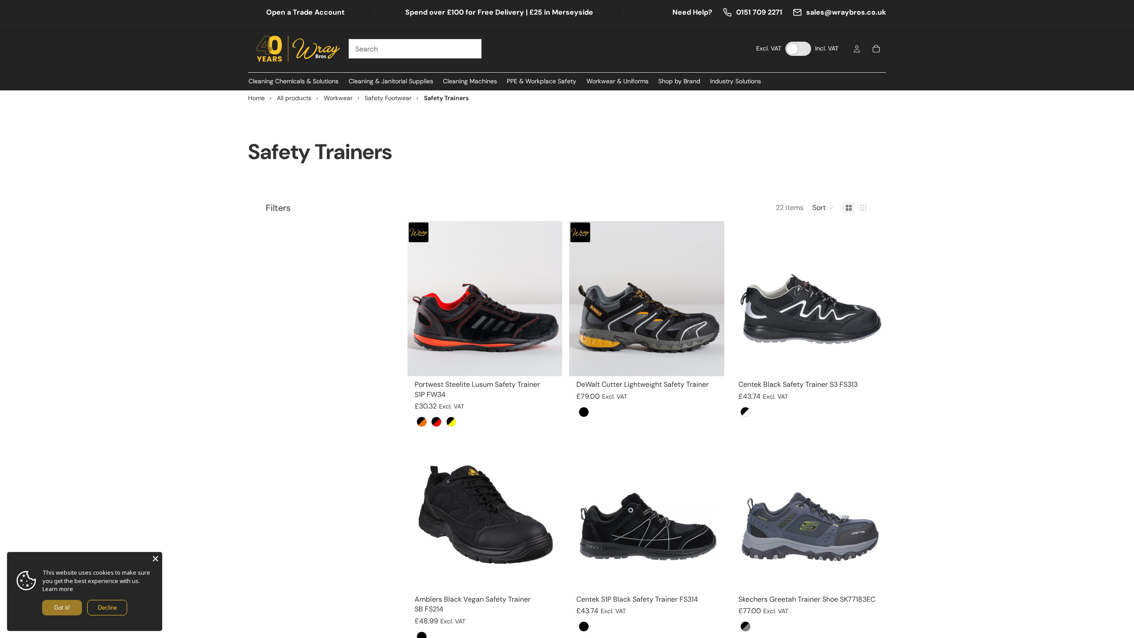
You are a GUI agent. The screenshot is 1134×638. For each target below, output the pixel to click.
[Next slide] (549, 298)
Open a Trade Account (305, 12)
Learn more (58, 589)
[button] (823, 208)
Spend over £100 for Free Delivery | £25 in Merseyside (499, 12)
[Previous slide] (421, 298)
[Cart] (876, 48)
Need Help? (692, 12)
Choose (556, 362)
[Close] (155, 558)
